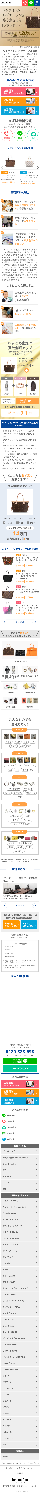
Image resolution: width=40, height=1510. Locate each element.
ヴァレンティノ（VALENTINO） (15, 1357)
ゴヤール (6, 1376)
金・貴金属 (7, 1176)
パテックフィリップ (10, 1244)
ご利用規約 (20, 1473)
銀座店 (5, 1456)
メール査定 (11, 1127)
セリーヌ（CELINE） (10, 1332)
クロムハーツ (8, 1388)
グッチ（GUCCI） (9, 1276)
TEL (25, 3)
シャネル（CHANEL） (11, 1213)
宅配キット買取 (11, 924)
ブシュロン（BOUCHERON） (14, 1300)
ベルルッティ (8, 1432)
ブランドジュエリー (10, 1164)
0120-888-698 (20, 1051)
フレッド (6, 1394)
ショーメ (6, 1413)
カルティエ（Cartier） (11, 1232)
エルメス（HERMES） (11, 1200)
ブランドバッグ (9, 1151)
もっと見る (20, 905)
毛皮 (4, 1444)
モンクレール (8, 1438)
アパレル (6, 1182)
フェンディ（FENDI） (11, 1344)
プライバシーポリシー (25, 1468)
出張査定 (10, 1133)
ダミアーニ (7, 1382)
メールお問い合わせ (20, 1068)
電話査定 (10, 1121)
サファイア (7, 1419)
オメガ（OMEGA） (10, 1313)
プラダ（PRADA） (10, 1282)
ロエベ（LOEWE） (10, 1363)
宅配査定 (10, 1139)
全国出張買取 (27, 924)
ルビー (5, 1269)
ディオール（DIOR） (10, 1351)
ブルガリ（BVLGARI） (11, 1294)
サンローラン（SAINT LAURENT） (16, 1288)
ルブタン (6, 1426)
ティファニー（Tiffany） (12, 1307)
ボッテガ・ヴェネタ (10, 1369)
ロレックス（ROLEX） (11, 1238)
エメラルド (7, 1263)
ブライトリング (9, 1319)
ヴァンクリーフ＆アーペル (13, 1226)
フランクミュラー (9, 1326)
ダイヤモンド (8, 1257)
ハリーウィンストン (10, 1219)
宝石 (4, 1170)
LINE (31, 3)
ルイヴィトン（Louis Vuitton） (15, 1207)
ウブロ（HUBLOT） (10, 1250)
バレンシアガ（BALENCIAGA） (14, 1338)
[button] (37, 167)
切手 (4, 1189)
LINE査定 (11, 1115)
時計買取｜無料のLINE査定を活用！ (16, 1157)
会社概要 (9, 1468)
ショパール (7, 1401)
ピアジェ (6, 1407)
